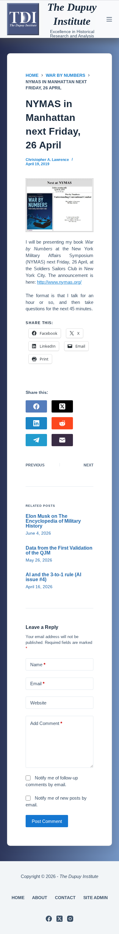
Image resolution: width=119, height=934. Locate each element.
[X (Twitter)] (62, 406)
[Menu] (109, 19)
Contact (65, 897)
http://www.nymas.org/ (59, 282)
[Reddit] (62, 423)
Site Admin (95, 897)
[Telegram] (36, 440)
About (39, 897)
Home (18, 897)
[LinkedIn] (36, 423)
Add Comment (46, 723)
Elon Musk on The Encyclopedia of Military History (53, 521)
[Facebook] (36, 406)
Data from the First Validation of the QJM (59, 550)
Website (38, 702)
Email (37, 683)
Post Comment (47, 821)
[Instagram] (70, 919)
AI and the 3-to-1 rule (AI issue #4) (53, 577)
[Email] (62, 440)
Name (37, 664)
